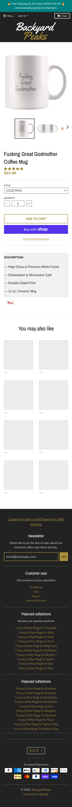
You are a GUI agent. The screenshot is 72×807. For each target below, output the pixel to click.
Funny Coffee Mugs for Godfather (36, 697)
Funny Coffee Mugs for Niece (36, 720)
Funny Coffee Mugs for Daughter (36, 711)
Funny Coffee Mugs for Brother (36, 655)
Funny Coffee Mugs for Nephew (36, 715)
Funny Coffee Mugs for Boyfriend (36, 646)
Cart (64, 15)
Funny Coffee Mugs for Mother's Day (36, 729)
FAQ (36, 592)
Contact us (36, 587)
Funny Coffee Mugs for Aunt (36, 641)
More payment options (36, 239)
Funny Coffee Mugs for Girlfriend (36, 650)
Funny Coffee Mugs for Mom (36, 668)
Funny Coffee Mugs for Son (36, 706)
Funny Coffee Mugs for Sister (36, 659)
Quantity (9, 198)
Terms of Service (36, 600)
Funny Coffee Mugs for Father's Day (36, 724)
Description (13, 257)
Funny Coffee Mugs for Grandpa (36, 688)
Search (36, 596)
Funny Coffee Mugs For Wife (36, 632)
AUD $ (21, 15)
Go (64, 557)
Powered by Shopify (36, 794)
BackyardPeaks (41, 789)
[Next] (67, 127)
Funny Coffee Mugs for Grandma (36, 693)
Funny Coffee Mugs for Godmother (36, 702)
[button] (14, 169)
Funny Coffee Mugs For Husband (36, 628)
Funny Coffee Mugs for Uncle (36, 637)
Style (7, 185)
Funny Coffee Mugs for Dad (36, 663)
